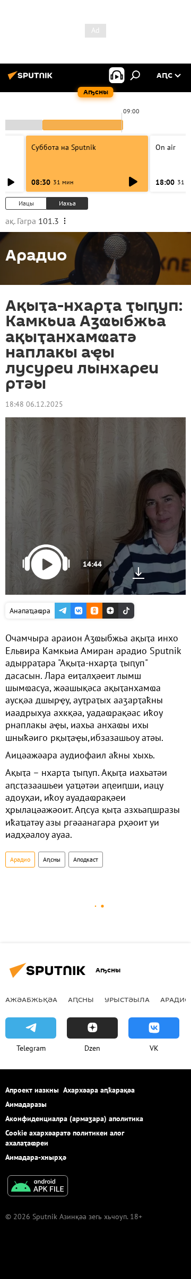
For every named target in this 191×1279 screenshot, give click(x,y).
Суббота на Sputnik (63, 147)
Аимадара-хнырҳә (35, 1157)
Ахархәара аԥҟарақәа (99, 1090)
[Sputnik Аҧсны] (31, 79)
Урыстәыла (127, 999)
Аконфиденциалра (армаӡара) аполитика (74, 1118)
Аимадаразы (26, 1104)
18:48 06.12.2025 (34, 404)
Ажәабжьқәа (31, 999)
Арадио (20, 859)
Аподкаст (85, 859)
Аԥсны (51, 859)
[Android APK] (38, 1187)
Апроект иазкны (32, 1090)
